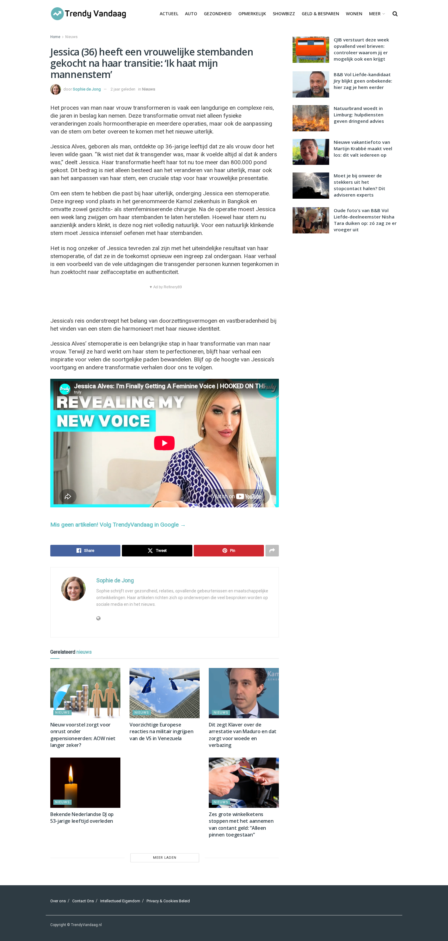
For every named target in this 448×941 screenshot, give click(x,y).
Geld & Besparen (320, 13)
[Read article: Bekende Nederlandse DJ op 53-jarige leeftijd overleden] (85, 783)
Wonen (354, 13)
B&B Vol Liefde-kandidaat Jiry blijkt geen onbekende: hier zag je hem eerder (363, 80)
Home (55, 37)
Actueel (169, 13)
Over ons (58, 901)
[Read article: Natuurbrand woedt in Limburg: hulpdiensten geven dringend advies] (311, 118)
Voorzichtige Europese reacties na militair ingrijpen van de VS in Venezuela (161, 731)
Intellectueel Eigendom (120, 901)
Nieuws (71, 37)
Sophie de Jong (87, 89)
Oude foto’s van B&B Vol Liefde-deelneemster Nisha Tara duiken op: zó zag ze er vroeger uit (365, 220)
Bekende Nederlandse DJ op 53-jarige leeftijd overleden (82, 817)
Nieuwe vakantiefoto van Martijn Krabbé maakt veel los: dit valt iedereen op (363, 148)
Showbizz (284, 13)
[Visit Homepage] (88, 13)
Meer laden (164, 858)
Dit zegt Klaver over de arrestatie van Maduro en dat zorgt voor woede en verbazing (242, 734)
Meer (375, 13)
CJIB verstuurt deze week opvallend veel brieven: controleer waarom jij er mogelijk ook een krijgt (361, 49)
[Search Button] (395, 13)
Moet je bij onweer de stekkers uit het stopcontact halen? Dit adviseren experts (359, 185)
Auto (191, 13)
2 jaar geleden (123, 89)
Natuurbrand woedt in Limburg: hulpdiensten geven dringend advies (359, 114)
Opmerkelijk (252, 13)
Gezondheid (218, 13)
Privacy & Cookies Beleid (168, 901)
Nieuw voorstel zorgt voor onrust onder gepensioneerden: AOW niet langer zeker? (83, 734)
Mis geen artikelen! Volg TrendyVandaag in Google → (118, 524)
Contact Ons (83, 901)
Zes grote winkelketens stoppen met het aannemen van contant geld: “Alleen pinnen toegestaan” (241, 824)
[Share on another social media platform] (272, 550)
